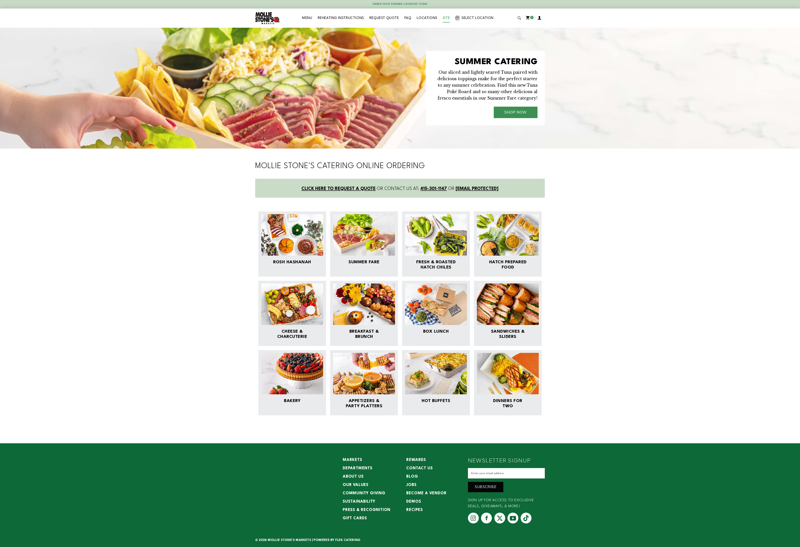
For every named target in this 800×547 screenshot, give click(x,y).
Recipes (414, 510)
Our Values (356, 485)
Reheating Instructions (341, 18)
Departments (357, 468)
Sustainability (359, 501)
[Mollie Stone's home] (267, 18)
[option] (400, 88)
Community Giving (364, 493)
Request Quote (384, 18)
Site (446, 18)
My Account (540, 18)
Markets (352, 460)
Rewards (416, 460)
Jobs (411, 485)
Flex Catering (348, 540)
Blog (412, 476)
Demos (413, 501)
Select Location (477, 18)
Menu (307, 18)
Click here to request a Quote (338, 189)
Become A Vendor (426, 493)
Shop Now (515, 112)
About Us (353, 476)
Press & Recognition (366, 510)
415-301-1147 (433, 189)
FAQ (407, 18)
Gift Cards (355, 518)
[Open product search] (519, 18)
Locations (427, 18)
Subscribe (485, 487)
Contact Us (419, 468)
